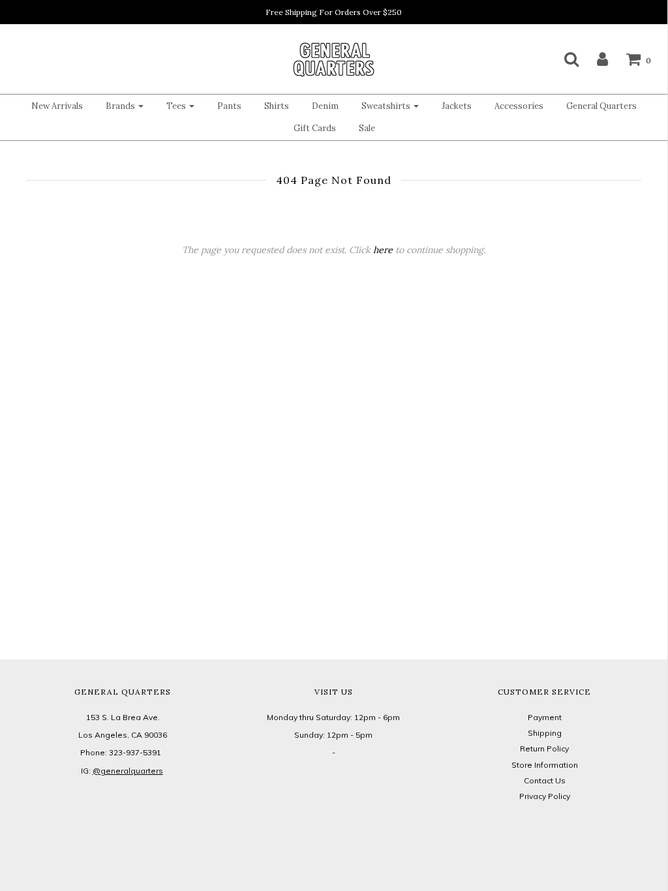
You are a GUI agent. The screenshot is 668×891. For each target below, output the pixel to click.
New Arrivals (57, 106)
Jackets (457, 106)
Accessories (518, 106)
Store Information (544, 765)
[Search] (563, 59)
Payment (545, 717)
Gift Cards (315, 128)
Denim (325, 106)
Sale (367, 128)
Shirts (276, 106)
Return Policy (544, 748)
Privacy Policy (544, 796)
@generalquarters (128, 771)
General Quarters (601, 106)
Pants (229, 106)
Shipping (545, 733)
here (383, 250)
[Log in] (594, 59)
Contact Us (545, 780)
